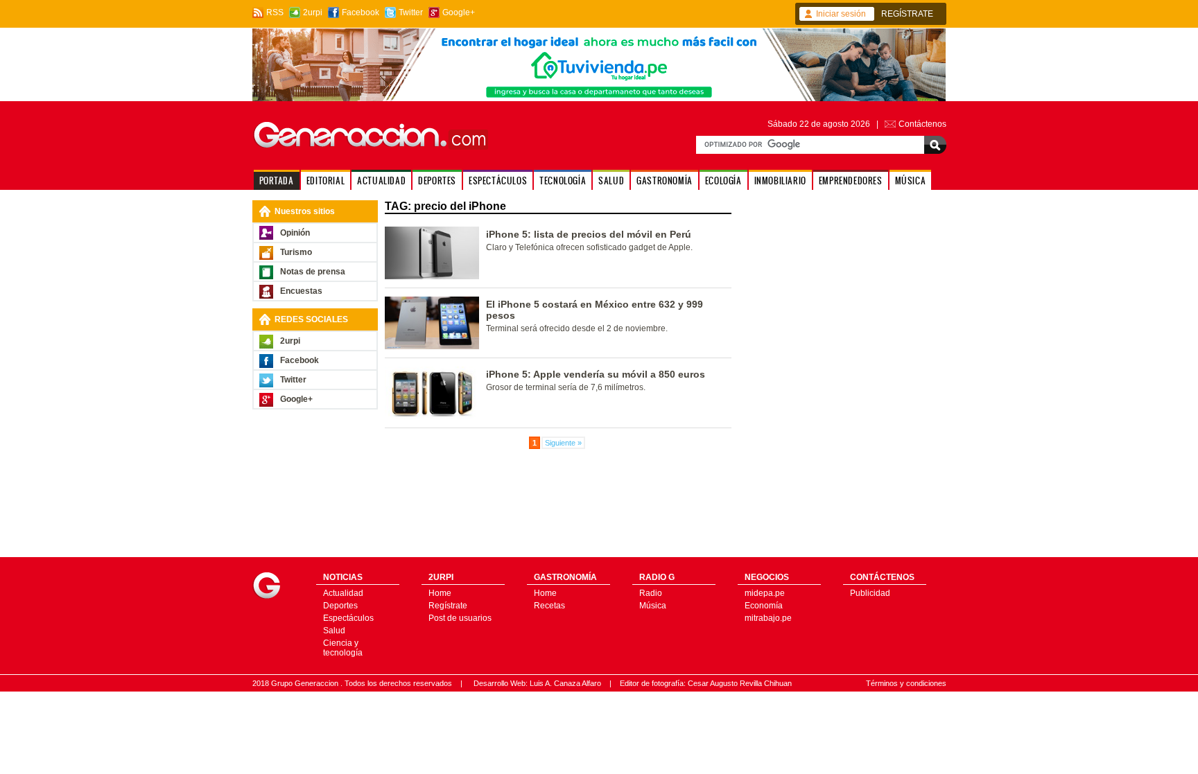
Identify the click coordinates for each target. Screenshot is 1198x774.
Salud (334, 630)
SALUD (611, 180)
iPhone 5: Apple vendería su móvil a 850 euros (595, 374)
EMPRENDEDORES (851, 180)
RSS (275, 12)
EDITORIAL (325, 180)
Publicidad (870, 593)
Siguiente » (563, 443)
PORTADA (276, 180)
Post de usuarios (460, 618)
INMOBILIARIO (780, 180)
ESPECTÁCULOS (498, 180)
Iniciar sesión (841, 14)
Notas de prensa (312, 271)
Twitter (411, 12)
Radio (650, 593)
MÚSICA (910, 180)
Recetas (549, 605)
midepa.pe (765, 593)
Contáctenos (922, 124)
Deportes (340, 605)
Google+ (458, 12)
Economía (764, 605)
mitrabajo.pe (768, 618)
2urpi (312, 12)
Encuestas (301, 291)
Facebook (360, 12)
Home (439, 593)
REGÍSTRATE (907, 14)
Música (652, 605)
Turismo (296, 252)
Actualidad (343, 593)
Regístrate (447, 605)
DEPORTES (437, 180)
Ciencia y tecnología (343, 648)
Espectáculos (348, 618)
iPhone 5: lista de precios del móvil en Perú (588, 234)
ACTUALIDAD (381, 180)
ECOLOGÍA (723, 180)
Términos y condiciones (906, 683)
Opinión (295, 233)
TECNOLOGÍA (562, 180)
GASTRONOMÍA (664, 180)
